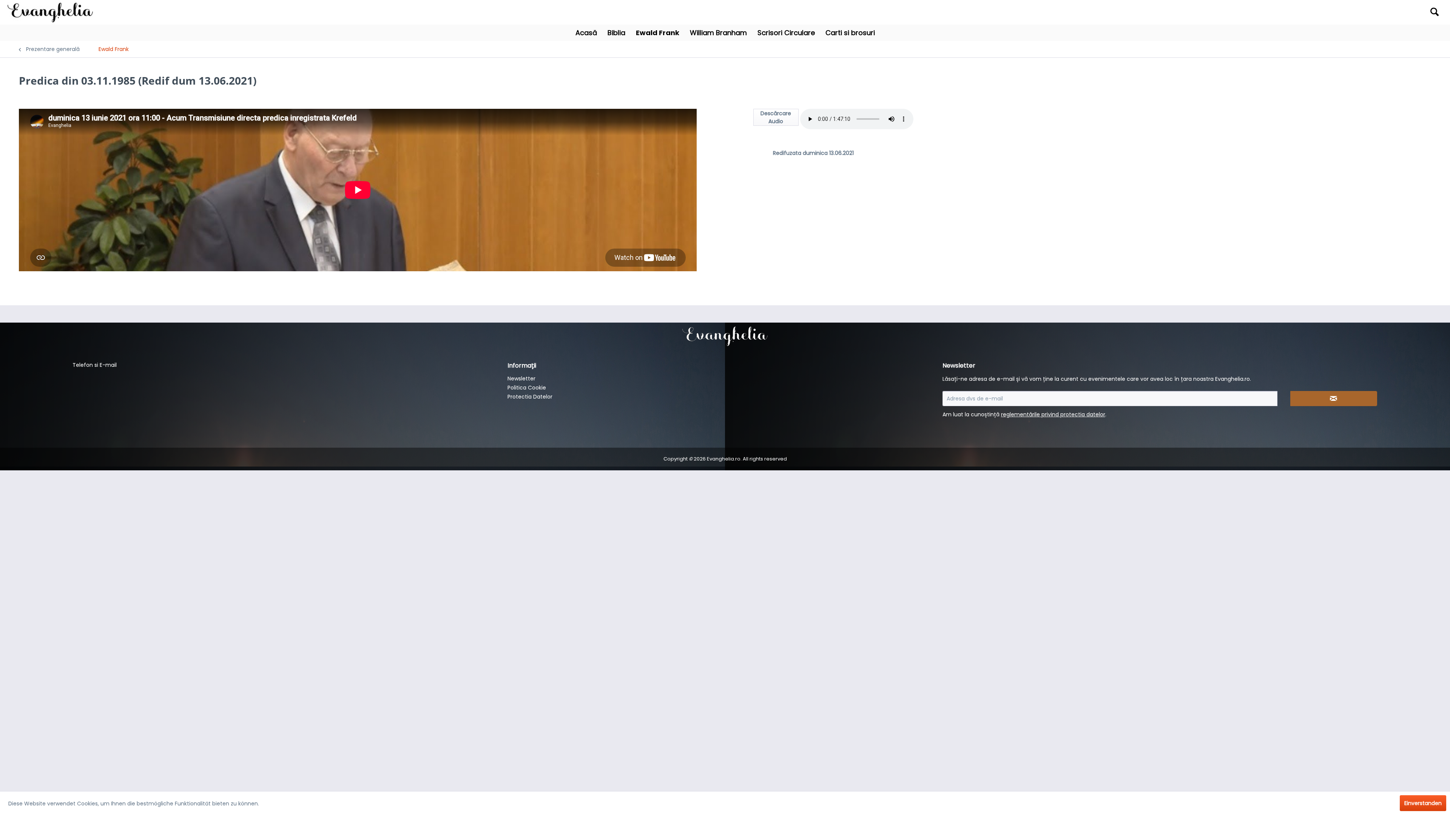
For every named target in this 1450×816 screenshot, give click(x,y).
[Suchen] (1434, 11)
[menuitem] (1268, 12)
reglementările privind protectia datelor (1053, 414)
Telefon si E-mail (94, 365)
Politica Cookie (527, 387)
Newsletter (521, 378)
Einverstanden (1423, 803)
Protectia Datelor (530, 396)
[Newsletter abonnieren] (1333, 398)
